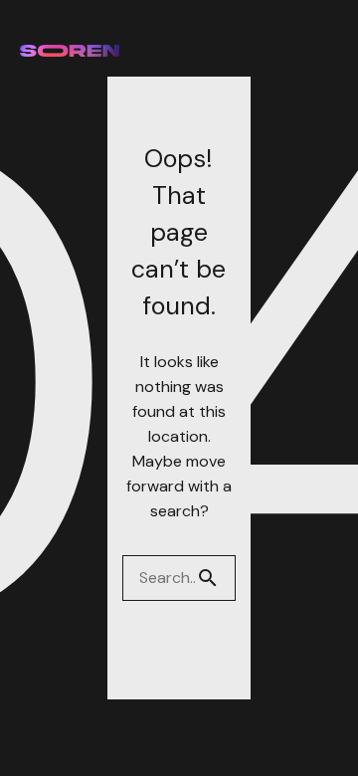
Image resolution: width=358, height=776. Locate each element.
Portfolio (177, 49)
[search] (216, 578)
